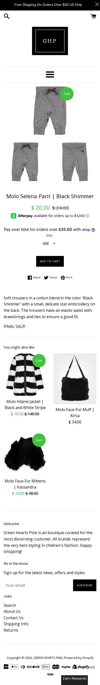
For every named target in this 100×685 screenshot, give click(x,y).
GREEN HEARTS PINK (48, 658)
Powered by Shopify (78, 658)
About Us (12, 611)
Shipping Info (16, 623)
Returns (11, 630)
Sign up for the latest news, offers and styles (44, 572)
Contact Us (14, 617)
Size (49, 235)
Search (10, 605)
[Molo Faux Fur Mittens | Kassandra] (25, 454)
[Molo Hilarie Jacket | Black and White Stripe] (25, 374)
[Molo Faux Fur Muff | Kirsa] (75, 378)
